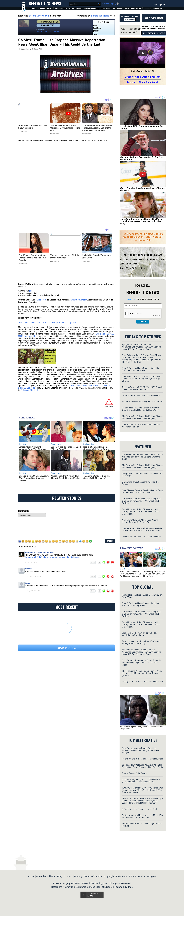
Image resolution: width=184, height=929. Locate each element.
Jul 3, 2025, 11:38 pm (33, 576)
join (31, 291)
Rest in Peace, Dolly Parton (134, 773)
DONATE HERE (130, 19)
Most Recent (136, 8)
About (31, 876)
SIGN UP (130, 299)
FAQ (59, 876)
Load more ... (66, 648)
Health (50, 8)
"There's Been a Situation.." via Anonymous (141, 395)
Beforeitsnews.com (39, 15)
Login (155, 5)
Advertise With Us (45, 876)
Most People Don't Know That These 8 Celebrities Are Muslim (65, 477)
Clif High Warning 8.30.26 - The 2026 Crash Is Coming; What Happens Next (142, 388)
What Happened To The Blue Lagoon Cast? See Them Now (154, 574)
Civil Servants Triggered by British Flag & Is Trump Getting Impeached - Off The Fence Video (141, 662)
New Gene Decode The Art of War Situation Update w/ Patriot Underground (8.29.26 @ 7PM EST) (141, 378)
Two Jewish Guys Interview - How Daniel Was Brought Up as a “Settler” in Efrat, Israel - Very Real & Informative (142, 790)
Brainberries (23, 264)
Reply (93, 562)
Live (113, 8)
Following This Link (29, 390)
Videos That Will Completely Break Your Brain (142, 402)
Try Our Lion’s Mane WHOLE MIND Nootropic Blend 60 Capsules (47, 323)
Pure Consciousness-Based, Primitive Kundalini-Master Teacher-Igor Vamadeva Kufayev (140, 750)
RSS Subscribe (137, 876)
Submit (142, 321)
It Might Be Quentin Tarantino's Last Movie (96, 256)
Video (119, 8)
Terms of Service (93, 876)
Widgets (151, 876)
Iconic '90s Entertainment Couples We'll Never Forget (96, 448)
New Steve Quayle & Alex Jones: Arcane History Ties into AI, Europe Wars (140, 521)
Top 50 (126, 8)
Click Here (41, 300)
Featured (32, 8)
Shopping (147, 8)
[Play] (142, 53)
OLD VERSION (154, 18)
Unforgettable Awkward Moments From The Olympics (32, 448)
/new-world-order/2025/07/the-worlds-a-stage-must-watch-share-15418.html (52, 557)
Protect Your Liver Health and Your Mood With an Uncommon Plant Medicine (142, 816)
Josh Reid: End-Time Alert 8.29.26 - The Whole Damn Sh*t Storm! (139, 634)
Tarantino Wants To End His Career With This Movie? (96, 477)
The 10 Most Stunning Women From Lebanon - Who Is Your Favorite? (33, 257)
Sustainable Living (91, 8)
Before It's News (45, 3)
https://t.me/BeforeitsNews (133, 268)
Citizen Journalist (78, 300)
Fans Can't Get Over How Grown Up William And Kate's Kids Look (130, 574)
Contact (68, 876)
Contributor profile (42, 31)
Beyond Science (61, 8)
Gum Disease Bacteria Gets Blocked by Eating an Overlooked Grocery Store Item (142, 491)
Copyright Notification (115, 876)
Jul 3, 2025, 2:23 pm (32, 562)
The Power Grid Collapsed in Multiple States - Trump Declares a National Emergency (142, 417)
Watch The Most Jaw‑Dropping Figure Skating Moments (142, 189)
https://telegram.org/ (154, 259)
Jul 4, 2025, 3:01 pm (32, 591)
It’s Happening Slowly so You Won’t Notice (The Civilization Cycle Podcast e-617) (141, 780)
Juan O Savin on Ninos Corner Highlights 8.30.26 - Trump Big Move (140, 369)
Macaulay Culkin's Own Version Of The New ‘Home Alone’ (141, 158)
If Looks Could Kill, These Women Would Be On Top (141, 127)
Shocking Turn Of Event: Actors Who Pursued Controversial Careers (34, 478)
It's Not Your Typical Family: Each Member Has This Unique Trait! (141, 728)
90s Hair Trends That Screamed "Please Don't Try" (66, 448)
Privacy (78, 876)
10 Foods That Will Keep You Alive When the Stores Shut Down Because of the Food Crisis (142, 766)
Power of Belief (75, 8)
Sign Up (162, 5)
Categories (157, 8)
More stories (54, 31)
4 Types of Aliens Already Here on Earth (139, 809)
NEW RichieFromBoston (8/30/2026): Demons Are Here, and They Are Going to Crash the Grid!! (142, 456)
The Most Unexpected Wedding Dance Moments (65, 256)
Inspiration (105, 8)
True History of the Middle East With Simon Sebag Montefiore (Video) (141, 642)
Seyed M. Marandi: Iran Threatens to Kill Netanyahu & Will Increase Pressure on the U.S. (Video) (141, 511)
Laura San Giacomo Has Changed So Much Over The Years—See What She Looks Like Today (141, 221)
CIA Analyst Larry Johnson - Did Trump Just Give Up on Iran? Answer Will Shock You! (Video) (141, 501)
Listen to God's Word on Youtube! (142, 76)
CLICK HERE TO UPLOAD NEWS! (153, 33)
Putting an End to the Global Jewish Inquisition (142, 682)
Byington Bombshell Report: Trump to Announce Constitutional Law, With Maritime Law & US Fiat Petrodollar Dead (141, 347)
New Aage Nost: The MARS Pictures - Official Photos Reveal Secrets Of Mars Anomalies (142, 529)
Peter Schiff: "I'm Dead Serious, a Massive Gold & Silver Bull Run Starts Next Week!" (140, 409)
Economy (41, 8)
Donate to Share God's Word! (142, 82)
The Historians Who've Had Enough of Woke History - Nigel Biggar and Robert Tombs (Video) (142, 673)
